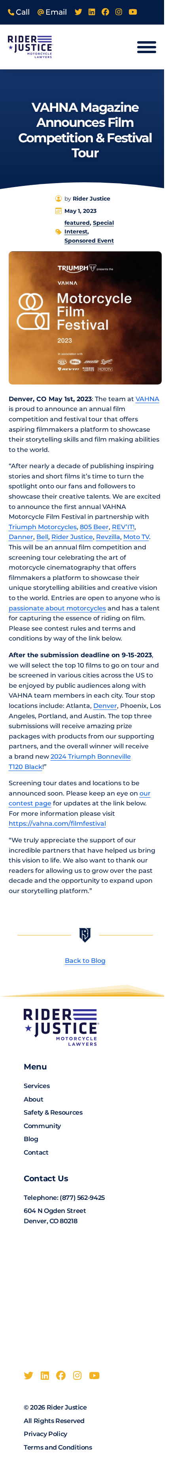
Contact (36, 1152)
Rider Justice (72, 537)
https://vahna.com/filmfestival (57, 823)
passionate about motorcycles (57, 608)
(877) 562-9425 (82, 1197)
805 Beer (94, 527)
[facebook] (105, 12)
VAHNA (147, 399)
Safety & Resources (53, 1112)
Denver (105, 706)
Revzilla (108, 537)
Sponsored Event (89, 240)
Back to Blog (85, 960)
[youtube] (132, 12)
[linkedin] (92, 12)
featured (77, 222)
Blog (31, 1139)
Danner (21, 537)
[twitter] (78, 12)
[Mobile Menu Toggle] (146, 47)
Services (36, 1086)
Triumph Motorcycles (43, 527)
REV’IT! (123, 527)
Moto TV (136, 537)
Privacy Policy (45, 1434)
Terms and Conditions (58, 1447)
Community (42, 1126)
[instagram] (118, 12)
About (33, 1099)
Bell (42, 537)
